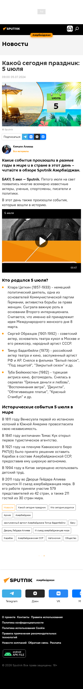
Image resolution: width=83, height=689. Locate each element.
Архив (7, 515)
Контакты (23, 617)
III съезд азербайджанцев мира (52, 530)
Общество (70, 538)
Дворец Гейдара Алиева (17, 530)
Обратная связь (38, 642)
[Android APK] (14, 654)
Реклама (55, 642)
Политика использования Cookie (23, 628)
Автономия (54, 538)
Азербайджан (23, 515)
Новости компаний (14, 642)
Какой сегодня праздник (32, 507)
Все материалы (21, 151)
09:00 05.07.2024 (14, 77)
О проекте (9, 617)
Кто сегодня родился (62, 507)
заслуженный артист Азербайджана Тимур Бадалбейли (34, 522)
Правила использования (47, 617)
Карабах (8, 538)
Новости (8, 507)
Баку (72, 522)
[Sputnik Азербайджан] (12, 30)
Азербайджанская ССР (30, 538)
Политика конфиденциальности (23, 622)
